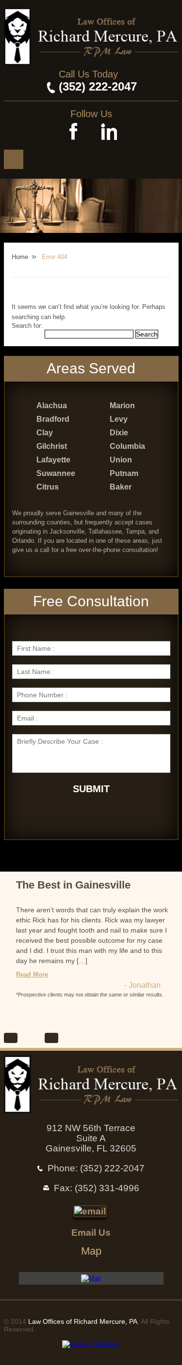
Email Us (91, 1232)
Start (25, 1038)
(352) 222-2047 (98, 86)
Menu (13, 159)
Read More (32, 974)
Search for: (27, 325)
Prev (10, 1038)
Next (51, 1038)
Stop (37, 1038)
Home (20, 257)
